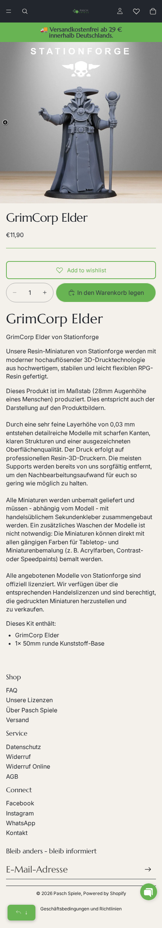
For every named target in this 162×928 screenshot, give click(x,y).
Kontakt (17, 832)
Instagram (20, 813)
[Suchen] (25, 11)
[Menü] (8, 11)
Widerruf (18, 756)
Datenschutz (23, 747)
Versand (17, 720)
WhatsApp (20, 823)
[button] (148, 891)
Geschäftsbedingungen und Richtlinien (81, 908)
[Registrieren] (148, 869)
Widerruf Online (28, 766)
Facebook (20, 803)
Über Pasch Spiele (31, 710)
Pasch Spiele (67, 893)
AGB (12, 776)
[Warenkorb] (153, 11)
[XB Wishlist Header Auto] (136, 11)
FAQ (11, 690)
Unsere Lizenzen (29, 700)
